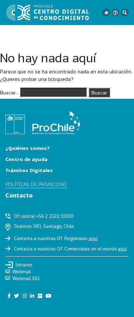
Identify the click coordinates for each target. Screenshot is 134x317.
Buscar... (9, 92)
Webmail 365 (26, 278)
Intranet (24, 265)
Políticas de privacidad (36, 184)
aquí (93, 238)
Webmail (22, 271)
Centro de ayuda (26, 159)
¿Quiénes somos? (27, 148)
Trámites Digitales (29, 170)
